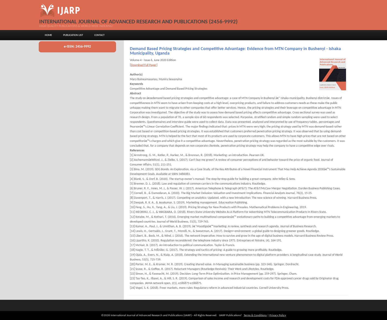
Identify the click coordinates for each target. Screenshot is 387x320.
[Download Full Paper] (143, 65)
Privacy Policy (277, 315)
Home (48, 35)
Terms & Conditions (255, 315)
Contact (99, 35)
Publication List (73, 35)
